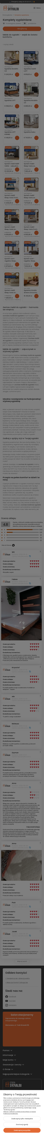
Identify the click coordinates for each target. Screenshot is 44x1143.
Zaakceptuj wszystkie (22, 1130)
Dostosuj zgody (22, 1124)
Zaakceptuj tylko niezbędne (22, 1119)
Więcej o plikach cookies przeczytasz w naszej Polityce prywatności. (19, 1113)
